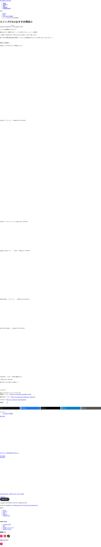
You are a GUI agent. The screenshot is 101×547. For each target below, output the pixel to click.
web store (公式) (7, 524)
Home (4, 510)
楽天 (4, 526)
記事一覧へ (5, 499)
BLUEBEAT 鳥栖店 (8, 413)
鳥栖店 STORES (7, 529)
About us (5, 511)
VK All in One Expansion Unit (30, 505)
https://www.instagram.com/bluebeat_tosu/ (20, 394)
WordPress (8, 505)
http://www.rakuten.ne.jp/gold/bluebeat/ (16, 399)
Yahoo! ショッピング (8, 527)
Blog (4, 513)
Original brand (6, 515)
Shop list (5, 514)
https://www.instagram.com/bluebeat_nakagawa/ (23, 397)
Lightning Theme (18, 505)
